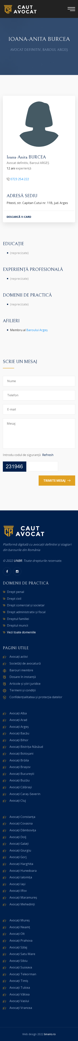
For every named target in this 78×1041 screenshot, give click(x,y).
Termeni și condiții (22, 690)
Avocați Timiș (18, 981)
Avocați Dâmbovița (22, 830)
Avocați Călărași (20, 787)
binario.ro (50, 1034)
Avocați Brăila (19, 760)
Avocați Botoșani (21, 753)
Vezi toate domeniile (21, 632)
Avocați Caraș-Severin (24, 794)
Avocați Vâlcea (19, 994)
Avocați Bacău (19, 733)
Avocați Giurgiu (20, 850)
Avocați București (21, 774)
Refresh (47, 455)
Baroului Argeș (37, 330)
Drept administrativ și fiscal (26, 612)
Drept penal (15, 592)
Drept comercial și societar (26, 605)
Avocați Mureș (19, 920)
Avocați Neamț (19, 927)
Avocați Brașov (19, 767)
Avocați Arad (18, 720)
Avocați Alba (18, 713)
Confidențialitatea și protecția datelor (35, 697)
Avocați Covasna (21, 823)
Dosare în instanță (22, 677)
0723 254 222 (19, 179)
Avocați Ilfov (18, 891)
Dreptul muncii (17, 625)
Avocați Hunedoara (23, 871)
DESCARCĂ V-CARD (19, 217)
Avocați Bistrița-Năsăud (26, 747)
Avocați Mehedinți (22, 904)
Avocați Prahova (20, 940)
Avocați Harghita (21, 864)
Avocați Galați (19, 844)
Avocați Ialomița (20, 877)
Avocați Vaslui (19, 1001)
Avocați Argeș (19, 727)
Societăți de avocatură (25, 663)
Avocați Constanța (22, 817)
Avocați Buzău (19, 780)
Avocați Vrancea (20, 1008)
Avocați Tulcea (19, 987)
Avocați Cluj (17, 800)
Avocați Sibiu (18, 961)
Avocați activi (18, 657)
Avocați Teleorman (22, 974)
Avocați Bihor (18, 740)
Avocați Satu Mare (22, 954)
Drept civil (14, 599)
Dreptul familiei (18, 619)
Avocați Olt (17, 934)
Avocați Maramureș (23, 897)
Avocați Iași (17, 884)
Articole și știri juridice (25, 684)
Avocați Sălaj (18, 947)
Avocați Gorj (18, 857)
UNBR (18, 561)
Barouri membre (21, 670)
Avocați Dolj (17, 837)
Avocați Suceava (20, 967)
